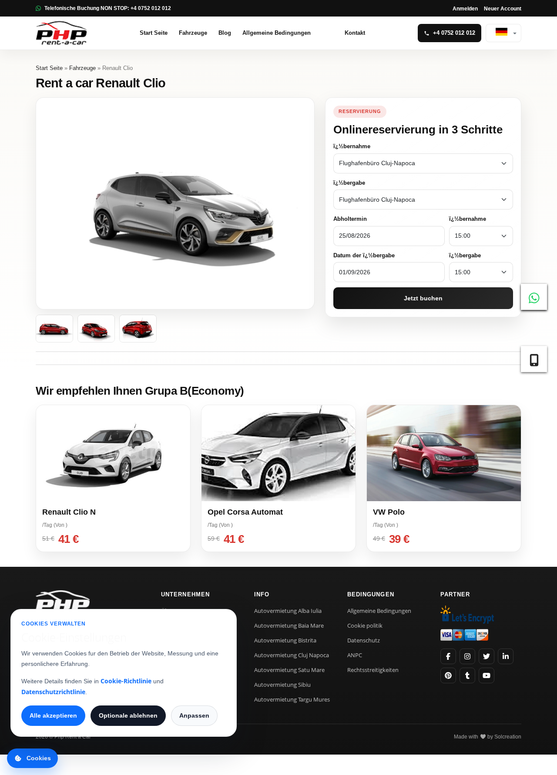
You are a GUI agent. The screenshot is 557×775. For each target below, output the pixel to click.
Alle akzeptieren (53, 715)
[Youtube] (486, 675)
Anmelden (465, 9)
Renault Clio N (69, 512)
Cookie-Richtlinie (126, 681)
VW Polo (389, 512)
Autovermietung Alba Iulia (288, 611)
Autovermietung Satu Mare (289, 670)
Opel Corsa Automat (245, 512)
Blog (224, 33)
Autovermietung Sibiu (282, 685)
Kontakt (355, 33)
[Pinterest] (448, 675)
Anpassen (194, 715)
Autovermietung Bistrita (285, 640)
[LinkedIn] (505, 656)
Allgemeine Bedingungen (276, 33)
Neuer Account (502, 9)
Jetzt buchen (423, 298)
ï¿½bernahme (351, 146)
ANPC (354, 655)
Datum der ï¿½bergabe (364, 255)
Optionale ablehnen (128, 715)
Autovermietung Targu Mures (292, 699)
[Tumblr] (467, 675)
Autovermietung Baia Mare (289, 625)
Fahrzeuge (193, 33)
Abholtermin (350, 219)
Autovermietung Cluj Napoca (291, 655)
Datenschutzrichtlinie (53, 692)
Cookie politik (365, 625)
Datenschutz (363, 640)
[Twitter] (486, 656)
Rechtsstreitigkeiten (373, 670)
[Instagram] (467, 656)
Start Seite (154, 33)
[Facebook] (448, 656)
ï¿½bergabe (349, 183)
